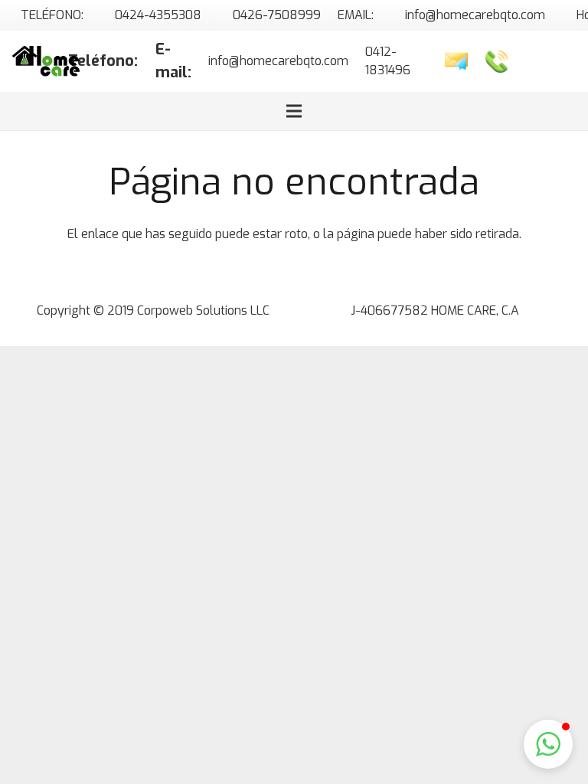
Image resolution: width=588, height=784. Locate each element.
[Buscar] (526, 61)
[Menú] (294, 111)
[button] (548, 744)
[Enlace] (46, 61)
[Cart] (559, 61)
